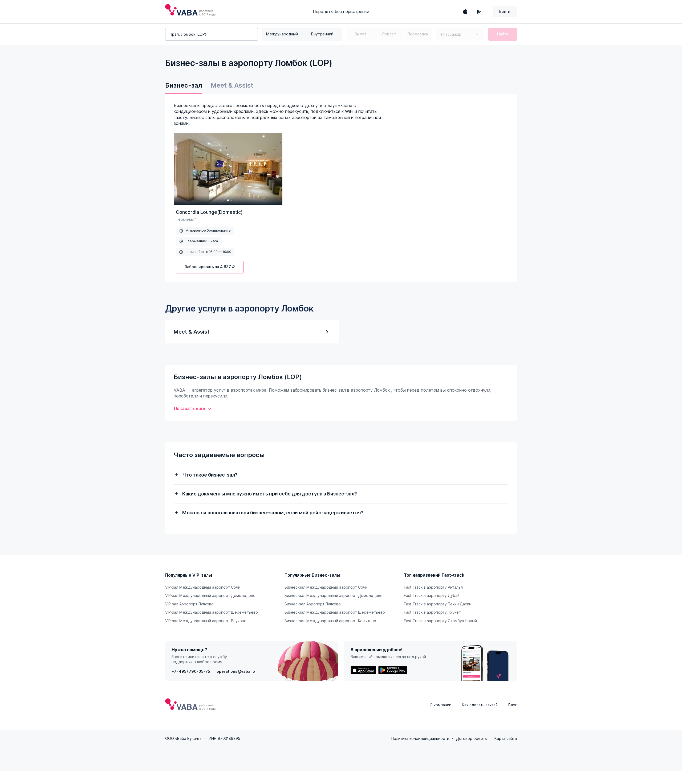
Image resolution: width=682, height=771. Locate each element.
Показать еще (189, 408)
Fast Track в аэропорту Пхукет (432, 612)
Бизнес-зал (183, 85)
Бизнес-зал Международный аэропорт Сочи (326, 587)
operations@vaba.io (236, 671)
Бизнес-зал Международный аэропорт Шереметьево (335, 612)
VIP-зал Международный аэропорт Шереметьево (211, 612)
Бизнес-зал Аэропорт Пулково (313, 604)
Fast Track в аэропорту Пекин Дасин (437, 604)
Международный (282, 34)
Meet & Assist (232, 85)
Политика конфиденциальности (420, 738)
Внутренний (322, 34)
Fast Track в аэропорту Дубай (432, 595)
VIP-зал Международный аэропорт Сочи (202, 587)
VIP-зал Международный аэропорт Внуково (205, 621)
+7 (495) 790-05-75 (191, 671)
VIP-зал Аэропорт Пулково (189, 604)
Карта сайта (505, 738)
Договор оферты (472, 738)
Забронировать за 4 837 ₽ (210, 267)
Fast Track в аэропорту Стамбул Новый (440, 621)
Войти (504, 11)
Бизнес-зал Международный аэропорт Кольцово (330, 621)
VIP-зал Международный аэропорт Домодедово (210, 595)
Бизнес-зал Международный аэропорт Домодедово (334, 595)
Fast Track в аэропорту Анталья (433, 587)
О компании (440, 705)
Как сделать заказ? (480, 705)
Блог (512, 705)
